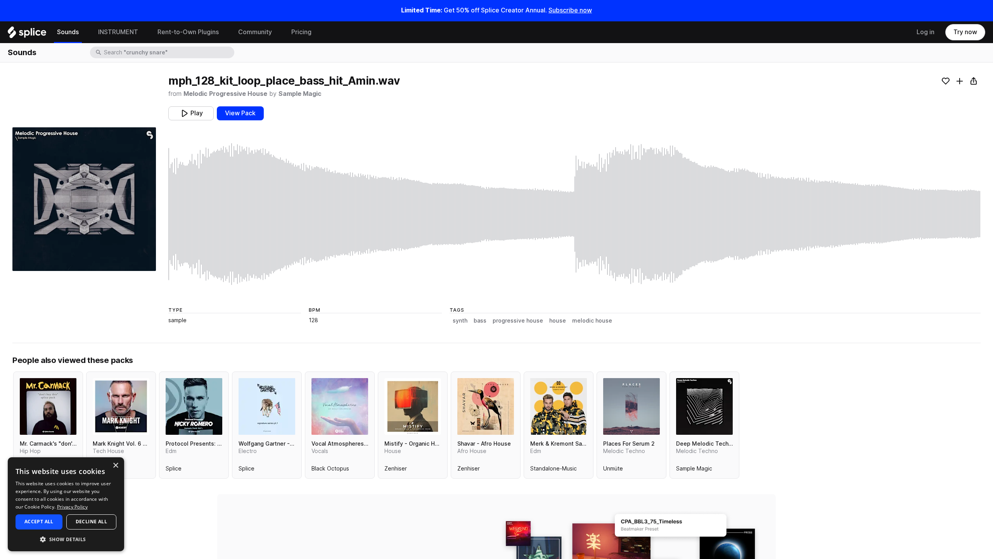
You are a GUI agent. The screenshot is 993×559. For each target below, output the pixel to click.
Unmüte (613, 470)
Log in (925, 32)
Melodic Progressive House (225, 93)
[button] (66, 539)
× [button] (115, 466)
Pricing (301, 32)
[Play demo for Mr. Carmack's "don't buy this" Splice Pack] (48, 406)
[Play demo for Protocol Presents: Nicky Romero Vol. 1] (194, 406)
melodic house (592, 321)
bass (480, 321)
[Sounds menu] (84, 32)
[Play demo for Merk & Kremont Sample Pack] (558, 406)
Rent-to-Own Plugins (188, 32)
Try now (965, 32)
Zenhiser (395, 470)
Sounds (68, 32)
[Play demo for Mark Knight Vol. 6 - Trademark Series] (121, 406)
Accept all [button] (39, 521)
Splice (174, 470)
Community (255, 32)
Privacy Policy (72, 506)
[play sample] (574, 214)
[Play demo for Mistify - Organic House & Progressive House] (412, 406)
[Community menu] (277, 32)
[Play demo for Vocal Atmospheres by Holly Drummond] (340, 406)
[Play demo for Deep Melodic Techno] (704, 406)
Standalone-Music (553, 470)
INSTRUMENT (118, 32)
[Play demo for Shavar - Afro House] (485, 406)
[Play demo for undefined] (84, 199)
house (557, 321)
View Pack (240, 113)
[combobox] (168, 52)
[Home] (27, 34)
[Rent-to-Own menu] (224, 32)
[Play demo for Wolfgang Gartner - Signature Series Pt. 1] (267, 406)
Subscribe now (570, 10)
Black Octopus (330, 470)
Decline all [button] (91, 521)
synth (460, 321)
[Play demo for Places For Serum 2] (631, 406)
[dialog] (66, 504)
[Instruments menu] (144, 32)
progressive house (518, 321)
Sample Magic (300, 93)
